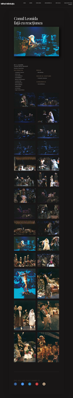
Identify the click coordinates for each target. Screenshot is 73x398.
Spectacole (58, 2)
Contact (70, 4)
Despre (30, 2)
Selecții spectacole (68, 2)
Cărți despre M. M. (48, 2)
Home (24, 2)
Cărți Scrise (38, 2)
